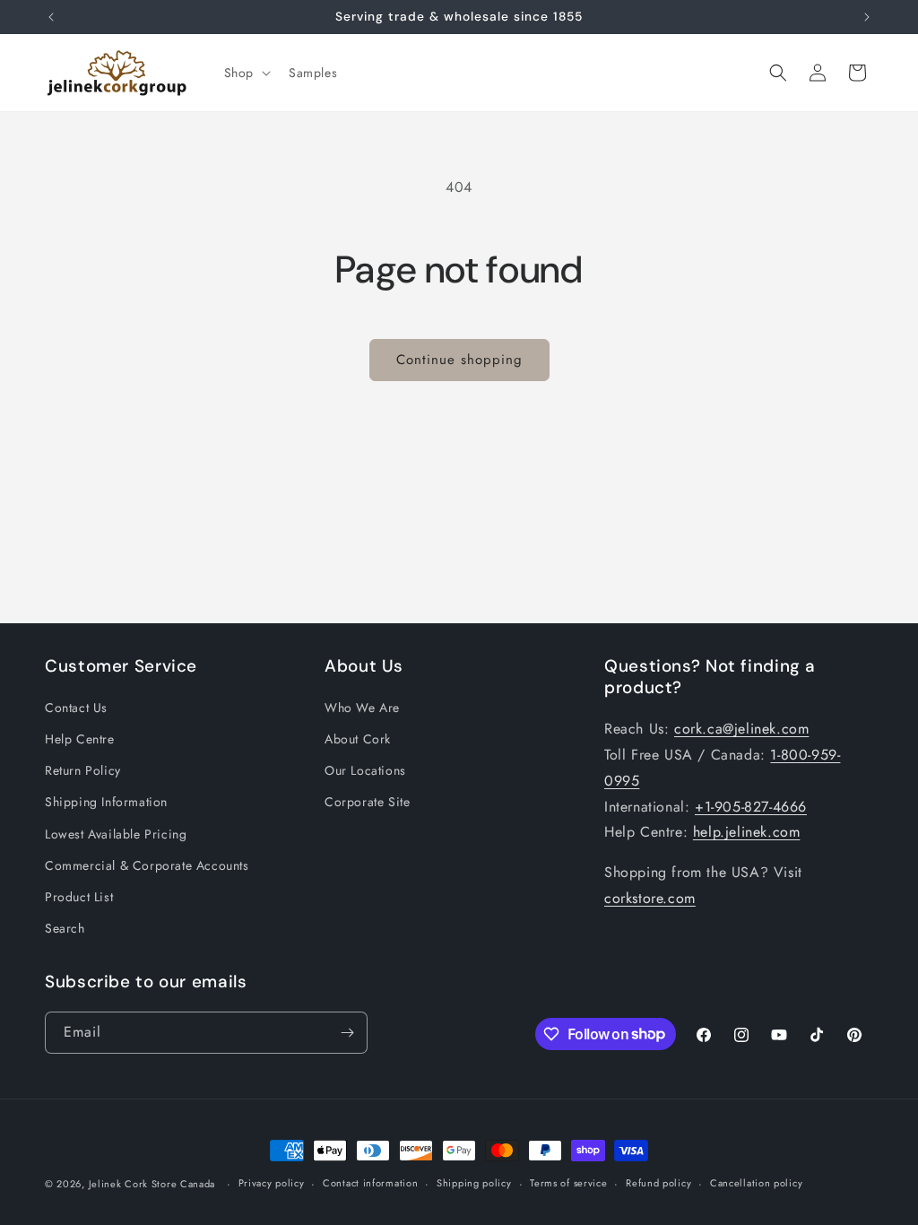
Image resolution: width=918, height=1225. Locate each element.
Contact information (370, 1183)
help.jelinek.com (747, 831)
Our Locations (365, 770)
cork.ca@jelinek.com (741, 728)
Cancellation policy (756, 1183)
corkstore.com (650, 898)
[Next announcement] (867, 17)
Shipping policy (474, 1183)
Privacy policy (271, 1183)
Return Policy (83, 770)
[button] (245, 72)
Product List (79, 897)
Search (65, 928)
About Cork (358, 739)
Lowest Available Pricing (115, 834)
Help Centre (80, 739)
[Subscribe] (347, 1033)
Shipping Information (106, 802)
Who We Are (362, 708)
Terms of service (568, 1183)
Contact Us (76, 708)
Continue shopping (459, 359)
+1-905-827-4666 (751, 806)
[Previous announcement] (51, 17)
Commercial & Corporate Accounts (147, 865)
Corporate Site (367, 802)
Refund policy (658, 1183)
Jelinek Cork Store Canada (152, 1184)
